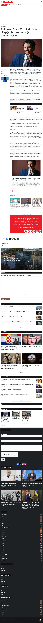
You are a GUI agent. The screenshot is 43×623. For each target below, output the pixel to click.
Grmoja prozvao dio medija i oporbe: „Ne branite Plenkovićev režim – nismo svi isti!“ (38, 109)
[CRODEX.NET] (8, 2)
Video (3, 516)
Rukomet (3, 560)
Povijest (3, 545)
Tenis (2, 552)
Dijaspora (3, 538)
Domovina (9, 24)
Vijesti (5, 24)
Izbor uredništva (4, 514)
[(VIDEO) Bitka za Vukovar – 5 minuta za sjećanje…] (39, 391)
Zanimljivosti (4, 519)
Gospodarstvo (4, 609)
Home (3, 24)
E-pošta (2, 294)
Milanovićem (36, 80)
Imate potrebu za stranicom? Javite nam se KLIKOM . (25, 619)
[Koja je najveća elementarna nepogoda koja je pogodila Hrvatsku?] (39, 313)
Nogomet (3, 550)
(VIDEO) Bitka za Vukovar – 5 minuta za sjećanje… (11, 389)
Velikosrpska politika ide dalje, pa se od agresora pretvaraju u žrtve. (11, 504)
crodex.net (12, 195)
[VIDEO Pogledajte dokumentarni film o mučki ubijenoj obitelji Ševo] (39, 396)
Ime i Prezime (4, 434)
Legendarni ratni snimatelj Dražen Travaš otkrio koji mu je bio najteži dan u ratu (10, 367)
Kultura (3, 543)
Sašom (27, 75)
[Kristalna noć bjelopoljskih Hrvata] (16, 414)
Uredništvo (5, 243)
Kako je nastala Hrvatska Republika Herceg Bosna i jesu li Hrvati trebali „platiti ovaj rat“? (10, 348)
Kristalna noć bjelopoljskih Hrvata (16, 418)
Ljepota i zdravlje (5, 521)
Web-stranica (24, 294)
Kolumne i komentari (5, 527)
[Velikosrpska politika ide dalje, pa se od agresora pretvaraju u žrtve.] (11, 495)
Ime (1, 289)
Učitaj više (21, 327)
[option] (21, 259)
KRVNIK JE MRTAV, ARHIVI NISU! (31, 346)
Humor (3, 523)
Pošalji (3, 459)
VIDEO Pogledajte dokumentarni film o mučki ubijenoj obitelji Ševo (14, 394)
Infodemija (19, 83)
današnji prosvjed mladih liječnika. (22, 87)
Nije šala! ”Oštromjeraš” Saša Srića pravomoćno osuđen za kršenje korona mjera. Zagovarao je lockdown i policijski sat (36, 206)
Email (2, 439)
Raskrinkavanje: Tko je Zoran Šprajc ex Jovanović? (11, 316)
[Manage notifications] (40, 620)
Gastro (3, 525)
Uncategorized (4, 541)
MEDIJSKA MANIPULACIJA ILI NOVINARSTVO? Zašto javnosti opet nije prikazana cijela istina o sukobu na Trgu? (5, 420)
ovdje (31, 83)
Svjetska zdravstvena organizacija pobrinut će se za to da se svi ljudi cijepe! (32, 483)
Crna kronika (4, 536)
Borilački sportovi (5, 554)
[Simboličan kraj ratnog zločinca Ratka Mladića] (32, 358)
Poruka (3, 443)
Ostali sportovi (4, 558)
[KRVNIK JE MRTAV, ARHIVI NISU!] (32, 339)
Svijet (3, 534)
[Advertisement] (21, 14)
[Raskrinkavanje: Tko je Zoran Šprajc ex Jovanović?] (39, 318)
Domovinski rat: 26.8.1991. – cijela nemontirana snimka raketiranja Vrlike (21, 109)
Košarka (3, 556)
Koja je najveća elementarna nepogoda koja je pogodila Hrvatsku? (14, 311)
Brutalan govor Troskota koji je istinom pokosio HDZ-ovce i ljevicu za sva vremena (26, 419)
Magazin (3, 603)
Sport (2, 549)
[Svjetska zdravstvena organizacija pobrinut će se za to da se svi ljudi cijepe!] (32, 475)
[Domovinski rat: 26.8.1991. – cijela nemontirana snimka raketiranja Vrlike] (13, 108)
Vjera (2, 547)
